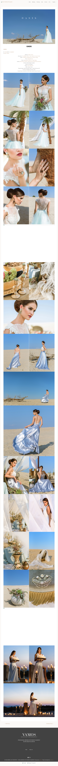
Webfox (40, 759)
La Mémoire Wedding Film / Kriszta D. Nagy (30, 57)
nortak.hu (52, 759)
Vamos (8, 53)
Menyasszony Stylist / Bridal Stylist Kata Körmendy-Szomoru (30, 61)
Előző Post (7, 723)
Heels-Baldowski (30, 65)
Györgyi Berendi (30, 58)
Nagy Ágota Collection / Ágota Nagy (30, 60)
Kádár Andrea (30, 54)
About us (31, 749)
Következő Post (49, 723)
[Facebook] (28, 757)
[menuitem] (54, 2)
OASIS (5, 49)
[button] (55, 2)
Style (5, 53)
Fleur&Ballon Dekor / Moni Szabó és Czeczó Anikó (31, 56)
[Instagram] (29, 757)
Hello (26, 749)
